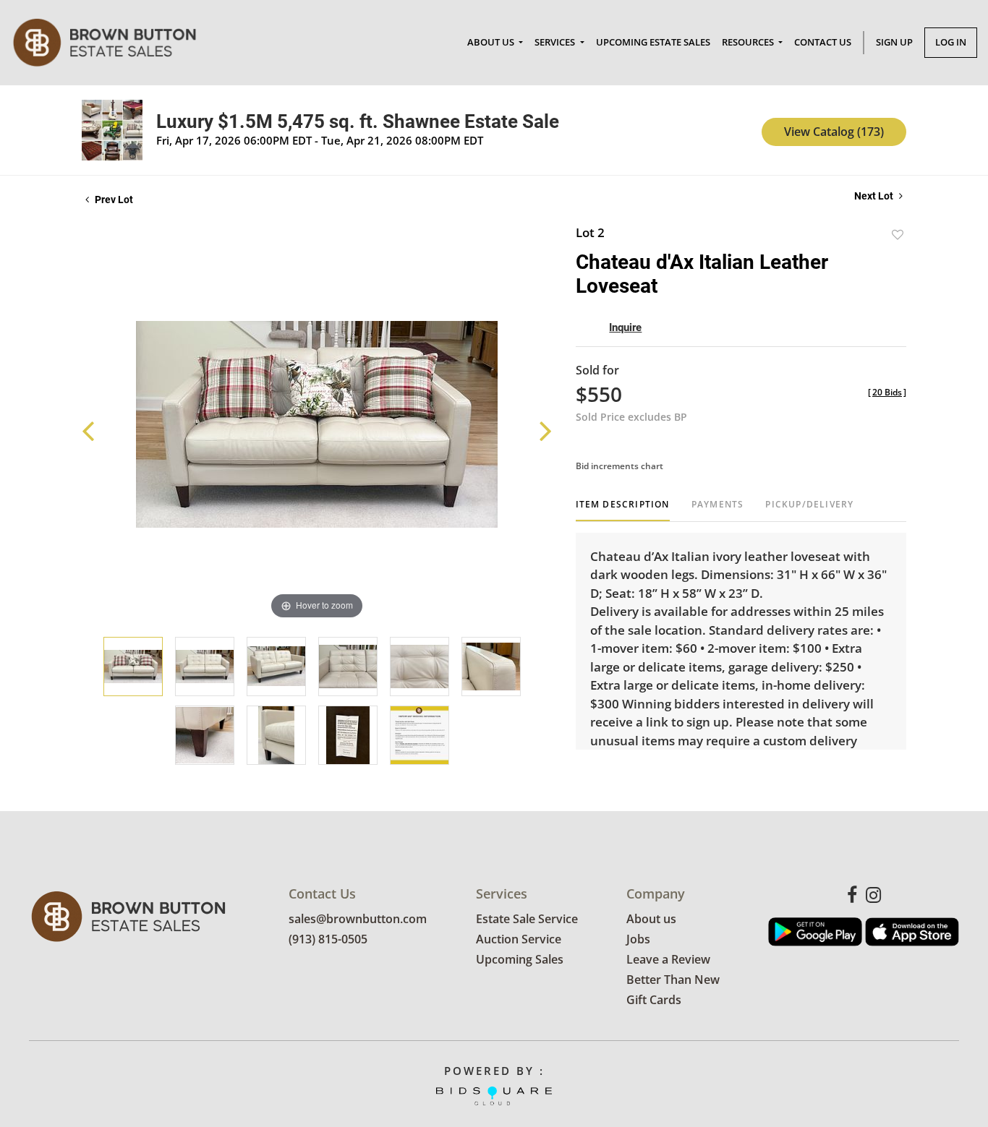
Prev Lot (113, 199)
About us (651, 919)
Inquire (625, 327)
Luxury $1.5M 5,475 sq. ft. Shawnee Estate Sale (357, 121)
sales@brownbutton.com (358, 919)
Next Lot (874, 196)
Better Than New (673, 979)
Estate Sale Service (527, 919)
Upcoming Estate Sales (653, 41)
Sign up (894, 41)
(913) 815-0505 (328, 939)
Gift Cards (653, 1000)
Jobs (638, 939)
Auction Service (518, 939)
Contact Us (822, 41)
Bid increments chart (619, 466)
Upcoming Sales (519, 959)
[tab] (623, 510)
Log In (950, 41)
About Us (491, 41)
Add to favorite (897, 234)
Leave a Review (668, 959)
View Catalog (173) (834, 132)
